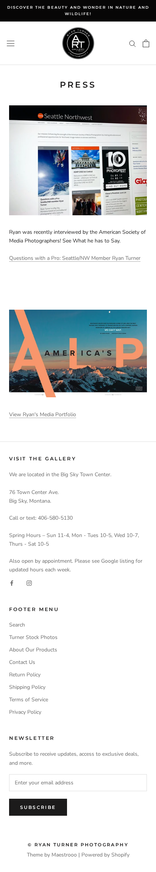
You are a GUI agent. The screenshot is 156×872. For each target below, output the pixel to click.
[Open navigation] (10, 43)
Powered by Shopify (105, 854)
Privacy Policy (25, 712)
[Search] (132, 43)
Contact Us (22, 662)
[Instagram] (29, 582)
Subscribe (38, 807)
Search (17, 624)
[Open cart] (146, 43)
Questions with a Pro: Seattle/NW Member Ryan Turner (74, 258)
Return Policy (25, 674)
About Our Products (33, 649)
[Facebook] (11, 582)
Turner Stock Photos (33, 637)
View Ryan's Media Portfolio (42, 414)
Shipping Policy (27, 687)
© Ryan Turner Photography (78, 844)
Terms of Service (28, 699)
